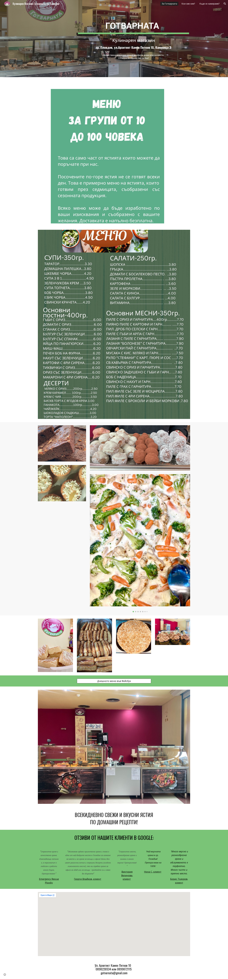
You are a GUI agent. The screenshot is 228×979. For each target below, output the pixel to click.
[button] (225, 4)
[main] (133, 26)
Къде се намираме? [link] (210, 3)
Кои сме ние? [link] (188, 3)
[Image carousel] (140, 543)
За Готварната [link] (169, 3)
